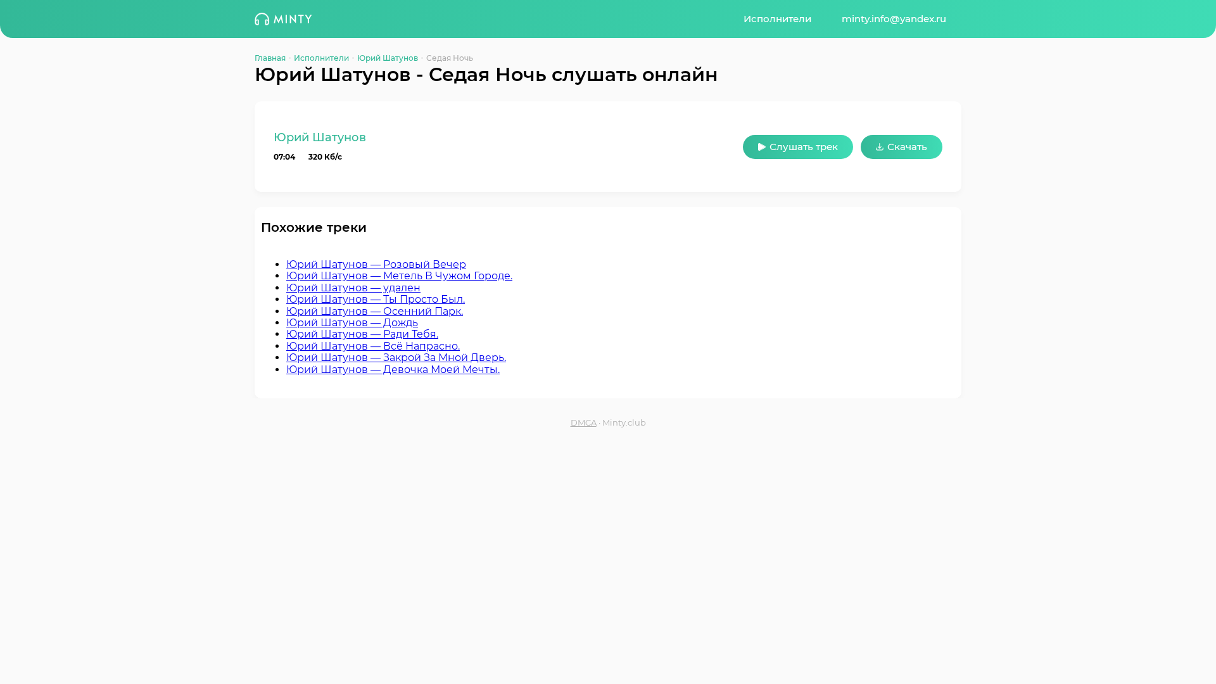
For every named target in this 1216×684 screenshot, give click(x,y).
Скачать (907, 147)
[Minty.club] (283, 19)
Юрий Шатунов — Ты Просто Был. (375, 299)
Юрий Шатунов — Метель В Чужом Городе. (399, 276)
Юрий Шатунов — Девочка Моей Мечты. (393, 370)
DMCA (584, 423)
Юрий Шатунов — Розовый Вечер (376, 264)
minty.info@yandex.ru (894, 19)
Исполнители (777, 19)
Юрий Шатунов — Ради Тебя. (362, 334)
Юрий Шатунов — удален (353, 288)
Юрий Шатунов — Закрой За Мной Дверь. (396, 358)
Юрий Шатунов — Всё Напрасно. (373, 346)
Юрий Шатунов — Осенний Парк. (374, 311)
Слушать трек (804, 147)
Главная (270, 58)
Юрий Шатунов (387, 58)
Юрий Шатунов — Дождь (352, 323)
